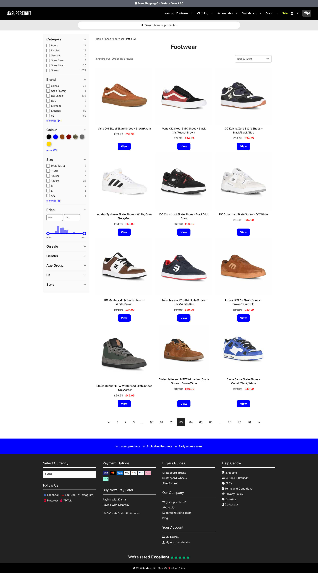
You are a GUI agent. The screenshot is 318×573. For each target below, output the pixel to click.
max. (67, 217)
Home (99, 38)
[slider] (48, 233)
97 (239, 422)
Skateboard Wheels (174, 478)
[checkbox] (66, 46)
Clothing (202, 13)
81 (161, 422)
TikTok (67, 500)
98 (249, 422)
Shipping (231, 472)
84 (191, 422)
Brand (269, 13)
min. (50, 217)
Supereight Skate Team (176, 512)
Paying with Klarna (114, 499)
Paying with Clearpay (116, 504)
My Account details (177, 542)
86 (210, 422)
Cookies (230, 499)
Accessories (225, 13)
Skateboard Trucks (174, 472)
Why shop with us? (174, 502)
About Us (168, 507)
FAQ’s (228, 483)
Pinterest (52, 500)
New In (168, 13)
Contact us (231, 504)
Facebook (52, 494)
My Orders (172, 537)
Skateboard (249, 13)
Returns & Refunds (236, 478)
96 (229, 422)
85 (201, 422)
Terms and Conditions (238, 488)
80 (151, 422)
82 (171, 422)
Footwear (182, 13)
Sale (285, 13)
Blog (165, 518)
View (124, 146)
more (51, 150)
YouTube (70, 494)
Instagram (86, 494)
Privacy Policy (234, 493)
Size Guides (169, 483)
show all (53, 120)
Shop (108, 38)
